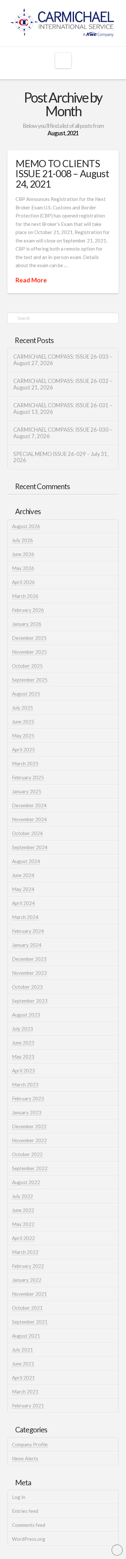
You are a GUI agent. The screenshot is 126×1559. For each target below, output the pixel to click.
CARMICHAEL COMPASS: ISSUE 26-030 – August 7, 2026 (62, 433)
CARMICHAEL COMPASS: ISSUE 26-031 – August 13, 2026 (62, 408)
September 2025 (29, 680)
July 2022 (22, 1196)
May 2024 (23, 889)
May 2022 (23, 1224)
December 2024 (29, 805)
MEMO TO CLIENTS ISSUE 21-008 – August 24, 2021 (62, 173)
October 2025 (27, 666)
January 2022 (26, 1280)
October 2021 (27, 1308)
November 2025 (29, 652)
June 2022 (23, 1210)
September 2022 (29, 1168)
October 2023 (27, 987)
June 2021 (23, 1364)
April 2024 (23, 903)
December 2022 (29, 1126)
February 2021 (28, 1405)
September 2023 (29, 1001)
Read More (31, 280)
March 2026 (25, 596)
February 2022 (28, 1266)
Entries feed (25, 1511)
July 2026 (22, 540)
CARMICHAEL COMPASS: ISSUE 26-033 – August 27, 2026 (62, 360)
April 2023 (23, 1070)
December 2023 (29, 959)
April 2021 (23, 1377)
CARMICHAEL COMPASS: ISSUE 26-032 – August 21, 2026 (62, 384)
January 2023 (26, 1112)
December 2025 (29, 638)
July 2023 (22, 1029)
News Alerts (25, 1458)
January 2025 (26, 791)
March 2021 (25, 1391)
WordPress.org (28, 1539)
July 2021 (22, 1350)
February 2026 (28, 610)
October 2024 (27, 833)
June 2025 (23, 721)
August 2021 (26, 1336)
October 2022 (27, 1154)
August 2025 (26, 694)
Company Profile (30, 1444)
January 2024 (26, 945)
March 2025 (25, 763)
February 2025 (28, 777)
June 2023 (23, 1043)
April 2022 (23, 1238)
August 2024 (26, 861)
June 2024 (23, 875)
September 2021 (29, 1322)
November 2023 (29, 973)
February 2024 (28, 931)
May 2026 (23, 568)
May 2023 (23, 1056)
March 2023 (25, 1084)
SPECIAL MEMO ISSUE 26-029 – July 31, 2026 (61, 457)
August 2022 (26, 1182)
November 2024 (29, 819)
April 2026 (23, 582)
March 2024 (25, 917)
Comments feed (28, 1525)
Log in (18, 1497)
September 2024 (29, 847)
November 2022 (29, 1140)
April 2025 (23, 749)
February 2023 (28, 1098)
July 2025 (22, 708)
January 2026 (26, 624)
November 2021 (29, 1294)
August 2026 (26, 526)
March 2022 (25, 1252)
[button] (63, 60)
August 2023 (26, 1015)
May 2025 (23, 735)
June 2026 (23, 554)
